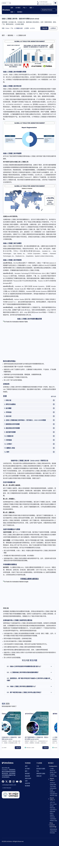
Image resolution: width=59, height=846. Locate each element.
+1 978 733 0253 (43, 2)
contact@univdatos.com (45, 4)
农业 (37, 771)
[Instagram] (13, 781)
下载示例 (44, 28)
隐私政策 (27, 776)
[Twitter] (6, 781)
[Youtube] (17, 781)
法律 (26, 781)
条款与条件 (28, 778)
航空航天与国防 (40, 768)
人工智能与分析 (18, 28)
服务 (26, 771)
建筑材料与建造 (40, 773)
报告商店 (10, 35)
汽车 (37, 766)
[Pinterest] (21, 781)
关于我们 (27, 768)
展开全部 (53, 396)
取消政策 (27, 786)
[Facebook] (3, 781)
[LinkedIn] (10, 781)
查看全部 (38, 776)
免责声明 (27, 783)
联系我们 (27, 773)
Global (7, 28)
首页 (3, 35)
